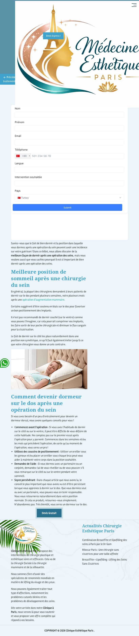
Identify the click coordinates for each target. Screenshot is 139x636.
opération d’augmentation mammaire (43, 299)
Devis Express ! (53, 35)
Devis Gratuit (49, 513)
